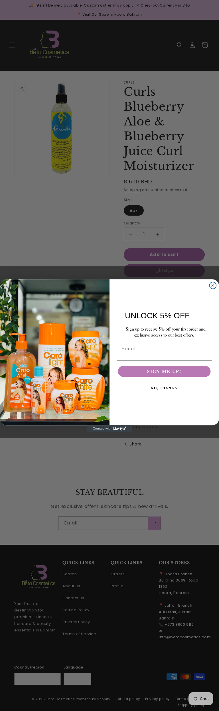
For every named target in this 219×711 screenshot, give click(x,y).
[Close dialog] (213, 285)
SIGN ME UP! (164, 371)
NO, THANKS (164, 388)
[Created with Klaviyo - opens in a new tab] (109, 428)
